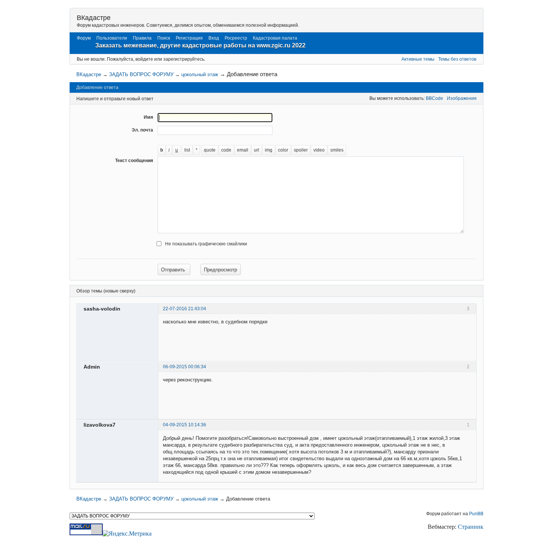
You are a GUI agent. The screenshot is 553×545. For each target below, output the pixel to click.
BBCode (434, 98)
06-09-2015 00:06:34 (184, 366)
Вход (213, 38)
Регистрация (189, 38)
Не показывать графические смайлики (206, 243)
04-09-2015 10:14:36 (184, 424)
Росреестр (236, 38)
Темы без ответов (457, 59)
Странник (470, 527)
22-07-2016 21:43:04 (184, 308)
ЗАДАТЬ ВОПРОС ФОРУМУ (141, 74)
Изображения (462, 98)
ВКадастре (94, 17)
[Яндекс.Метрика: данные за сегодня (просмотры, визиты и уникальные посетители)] (127, 533)
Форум (84, 38)
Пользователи (111, 38)
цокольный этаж (199, 74)
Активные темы (417, 59)
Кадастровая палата (275, 38)
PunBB (476, 513)
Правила (142, 38)
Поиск (163, 38)
